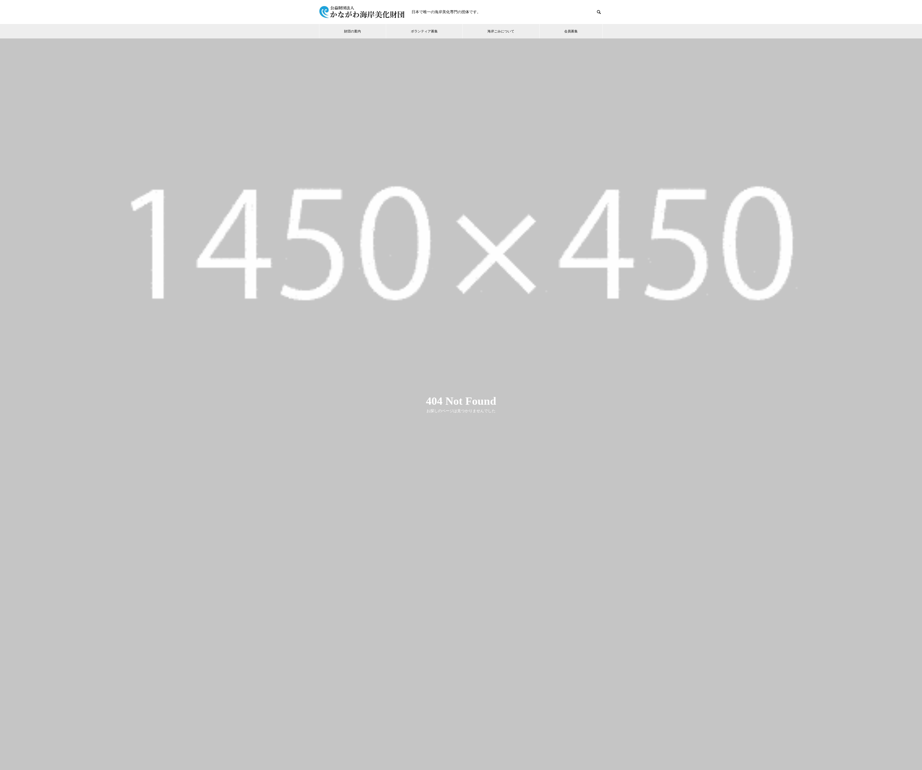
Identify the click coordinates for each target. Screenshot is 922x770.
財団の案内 (352, 31)
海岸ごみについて (500, 31)
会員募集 (571, 31)
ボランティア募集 (424, 31)
